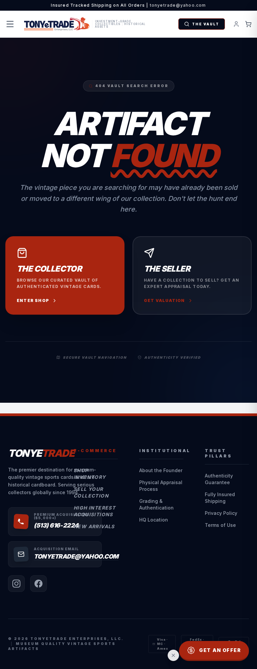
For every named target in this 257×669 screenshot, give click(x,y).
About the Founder (160, 470)
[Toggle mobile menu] (10, 24)
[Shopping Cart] (248, 24)
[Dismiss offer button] (173, 655)
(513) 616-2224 (56, 525)
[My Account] (236, 24)
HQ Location (153, 520)
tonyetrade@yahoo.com (178, 5)
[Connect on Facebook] (38, 583)
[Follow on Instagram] (16, 583)
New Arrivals (94, 526)
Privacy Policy (221, 513)
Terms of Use (220, 525)
